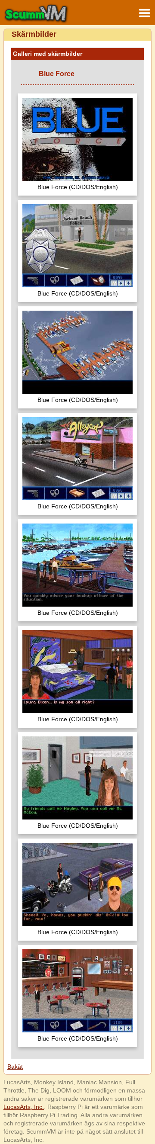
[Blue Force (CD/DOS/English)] (77, 140)
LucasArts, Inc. (23, 1106)
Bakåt (15, 1066)
